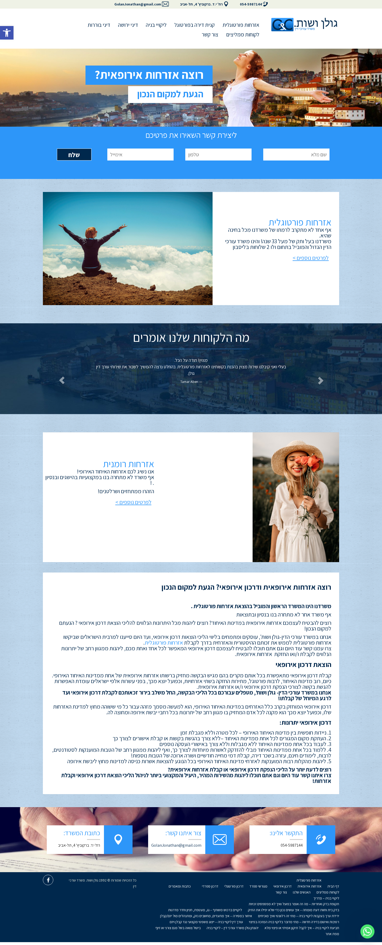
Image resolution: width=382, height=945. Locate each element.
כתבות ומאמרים (180, 886)
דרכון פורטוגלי (233, 886)
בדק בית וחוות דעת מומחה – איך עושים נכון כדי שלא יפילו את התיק (293, 910)
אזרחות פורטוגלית (240, 24)
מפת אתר (332, 933)
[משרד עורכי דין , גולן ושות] (304, 24)
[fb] (48, 880)
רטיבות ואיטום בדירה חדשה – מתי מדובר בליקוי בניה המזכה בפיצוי (294, 922)
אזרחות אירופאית (309, 886)
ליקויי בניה (156, 24)
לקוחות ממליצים (242, 34)
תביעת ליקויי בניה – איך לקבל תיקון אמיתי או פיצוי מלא (302, 927)
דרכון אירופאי (282, 886)
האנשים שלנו (302, 892)
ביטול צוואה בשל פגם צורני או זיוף (178, 927)
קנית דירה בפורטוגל (194, 24)
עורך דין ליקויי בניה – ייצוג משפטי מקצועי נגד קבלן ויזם (206, 922)
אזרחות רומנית (128, 464)
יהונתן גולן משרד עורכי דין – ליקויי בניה (233, 927)
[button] (7, 33)
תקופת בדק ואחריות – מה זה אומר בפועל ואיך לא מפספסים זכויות (294, 904)
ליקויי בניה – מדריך (326, 898)
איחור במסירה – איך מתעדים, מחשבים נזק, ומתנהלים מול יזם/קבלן (206, 916)
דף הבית (333, 886)
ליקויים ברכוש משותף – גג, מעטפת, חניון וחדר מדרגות (205, 910)
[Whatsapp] (367, 931)
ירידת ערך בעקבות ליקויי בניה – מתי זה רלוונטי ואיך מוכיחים (298, 916)
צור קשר (210, 34)
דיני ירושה (128, 24)
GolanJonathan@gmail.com (137, 4)
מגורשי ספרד (258, 886)
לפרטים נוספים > (311, 257)
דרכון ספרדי (210, 886)
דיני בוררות (99, 24)
